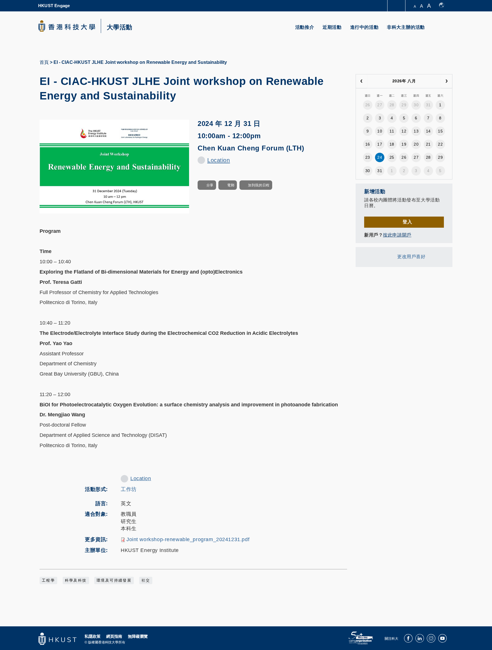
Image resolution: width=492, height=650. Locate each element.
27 (379, 105)
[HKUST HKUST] (66, 26)
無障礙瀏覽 (138, 636)
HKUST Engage (54, 5)
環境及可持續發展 (114, 580)
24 (379, 157)
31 (428, 105)
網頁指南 (114, 636)
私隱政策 (93, 636)
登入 (407, 221)
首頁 (44, 62)
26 (367, 105)
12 (403, 131)
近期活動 (332, 27)
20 (416, 144)
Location (218, 160)
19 (403, 144)
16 (367, 144)
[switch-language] (444, 5)
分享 (210, 185)
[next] (446, 81)
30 (416, 105)
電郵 (230, 185)
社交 (146, 580)
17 (379, 144)
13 (416, 131)
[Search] (444, 30)
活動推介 (304, 27)
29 (403, 105)
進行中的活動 (364, 27)
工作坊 (129, 489)
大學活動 (119, 27)
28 (392, 105)
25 (392, 157)
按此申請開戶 (397, 235)
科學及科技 (76, 580)
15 (440, 131)
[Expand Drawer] (396, 6)
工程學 (48, 580)
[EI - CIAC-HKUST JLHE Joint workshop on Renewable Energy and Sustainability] (114, 166)
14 (428, 131)
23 (367, 157)
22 (440, 144)
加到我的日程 (258, 185)
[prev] (361, 81)
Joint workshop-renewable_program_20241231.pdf (187, 539)
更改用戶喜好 (411, 256)
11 (392, 131)
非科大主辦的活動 (406, 27)
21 (428, 144)
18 (392, 144)
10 (379, 131)
